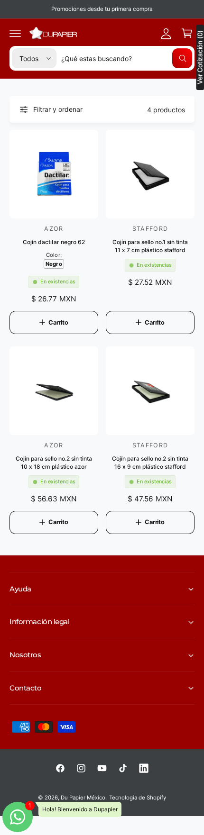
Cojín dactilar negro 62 (53, 241)
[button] (15, 33)
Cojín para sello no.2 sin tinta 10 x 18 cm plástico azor (54, 462)
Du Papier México (83, 797)
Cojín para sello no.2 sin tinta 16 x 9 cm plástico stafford (150, 462)
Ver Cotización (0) (200, 57)
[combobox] (127, 58)
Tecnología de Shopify (137, 797)
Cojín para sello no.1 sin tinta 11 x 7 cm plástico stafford (150, 246)
